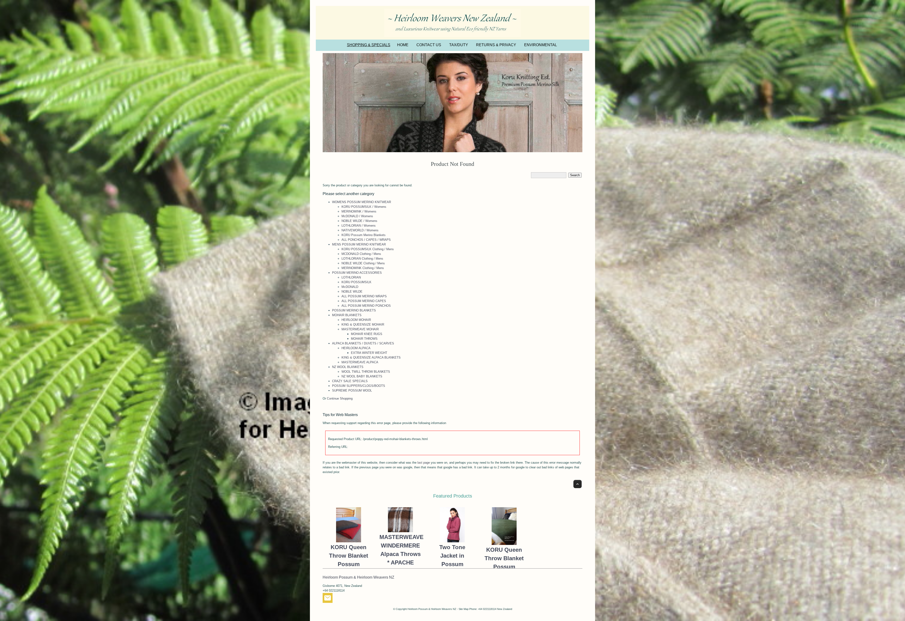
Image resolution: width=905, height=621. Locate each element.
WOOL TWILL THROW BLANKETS (365, 371)
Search (575, 175)
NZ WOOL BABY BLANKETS (361, 376)
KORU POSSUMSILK (356, 282)
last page (423, 462)
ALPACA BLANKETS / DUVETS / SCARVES (363, 343)
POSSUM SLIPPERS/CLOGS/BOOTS (358, 386)
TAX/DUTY (458, 45)
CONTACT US (428, 45)
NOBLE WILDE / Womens (359, 221)
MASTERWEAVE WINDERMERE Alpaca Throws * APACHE (400, 550)
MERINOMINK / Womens (358, 211)
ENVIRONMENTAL (540, 45)
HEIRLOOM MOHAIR (356, 320)
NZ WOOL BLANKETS (347, 367)
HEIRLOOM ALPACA (355, 348)
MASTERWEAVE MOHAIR (360, 329)
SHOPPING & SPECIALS (368, 45)
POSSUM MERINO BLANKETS (354, 310)
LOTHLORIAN (351, 277)
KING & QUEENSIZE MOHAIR (362, 324)
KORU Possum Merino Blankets (363, 235)
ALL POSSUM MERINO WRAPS (364, 296)
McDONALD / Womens (357, 216)
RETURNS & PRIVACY (496, 45)
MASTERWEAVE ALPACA (359, 362)
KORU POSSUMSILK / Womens (363, 206)
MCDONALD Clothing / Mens (361, 254)
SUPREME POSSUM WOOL (352, 390)
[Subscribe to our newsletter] (328, 599)
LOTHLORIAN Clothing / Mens (362, 258)
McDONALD (349, 287)
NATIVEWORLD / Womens (359, 230)
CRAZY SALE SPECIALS (350, 381)
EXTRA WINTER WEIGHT (369, 353)
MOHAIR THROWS (364, 338)
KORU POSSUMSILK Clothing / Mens (367, 249)
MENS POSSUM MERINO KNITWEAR (359, 244)
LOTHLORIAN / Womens (358, 225)
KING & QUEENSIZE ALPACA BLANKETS (371, 357)
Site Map (464, 609)
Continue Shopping (340, 398)
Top (577, 484)
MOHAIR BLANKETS (347, 315)
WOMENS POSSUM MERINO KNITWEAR (361, 202)
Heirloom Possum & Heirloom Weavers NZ (431, 609)
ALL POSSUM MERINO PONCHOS (366, 305)
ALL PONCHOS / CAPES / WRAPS (366, 239)
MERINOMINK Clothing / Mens (362, 268)
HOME (402, 45)
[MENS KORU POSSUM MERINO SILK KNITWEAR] (452, 102)
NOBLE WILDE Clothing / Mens (363, 263)
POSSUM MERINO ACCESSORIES (357, 272)
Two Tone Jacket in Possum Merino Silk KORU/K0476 (452, 564)
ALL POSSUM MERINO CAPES (363, 301)
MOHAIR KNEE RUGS (366, 334)
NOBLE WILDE (351, 291)
